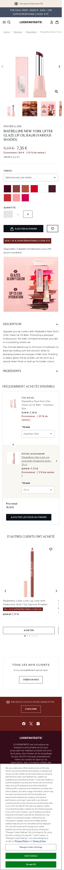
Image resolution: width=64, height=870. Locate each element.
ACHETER (29, 630)
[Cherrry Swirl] (34, 189)
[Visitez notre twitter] (31, 723)
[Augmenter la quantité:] (27, 214)
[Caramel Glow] (25, 189)
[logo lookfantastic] (31, 22)
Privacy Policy (21, 841)
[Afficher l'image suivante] (59, 66)
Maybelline (31, 32)
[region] (31, 817)
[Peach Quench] (7, 198)
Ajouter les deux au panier (29, 517)
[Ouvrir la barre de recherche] (9, 22)
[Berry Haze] (16, 189)
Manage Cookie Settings (30, 847)
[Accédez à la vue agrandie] (56, 92)
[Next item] (56, 591)
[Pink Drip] (16, 198)
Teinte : (8, 171)
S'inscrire (31, 709)
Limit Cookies (31, 856)
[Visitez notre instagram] (38, 723)
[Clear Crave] (43, 189)
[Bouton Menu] (3, 22)
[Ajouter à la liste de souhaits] (52, 228)
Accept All (31, 864)
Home (7, 32)
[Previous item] (5, 591)
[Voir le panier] (57, 22)
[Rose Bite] (25, 198)
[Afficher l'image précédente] (2, 66)
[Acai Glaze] (7, 189)
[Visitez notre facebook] (23, 723)
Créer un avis (31, 679)
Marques (18, 32)
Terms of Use (39, 841)
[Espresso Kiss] (52, 189)
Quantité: (10, 207)
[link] (51, 22)
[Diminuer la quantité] (8, 214)
